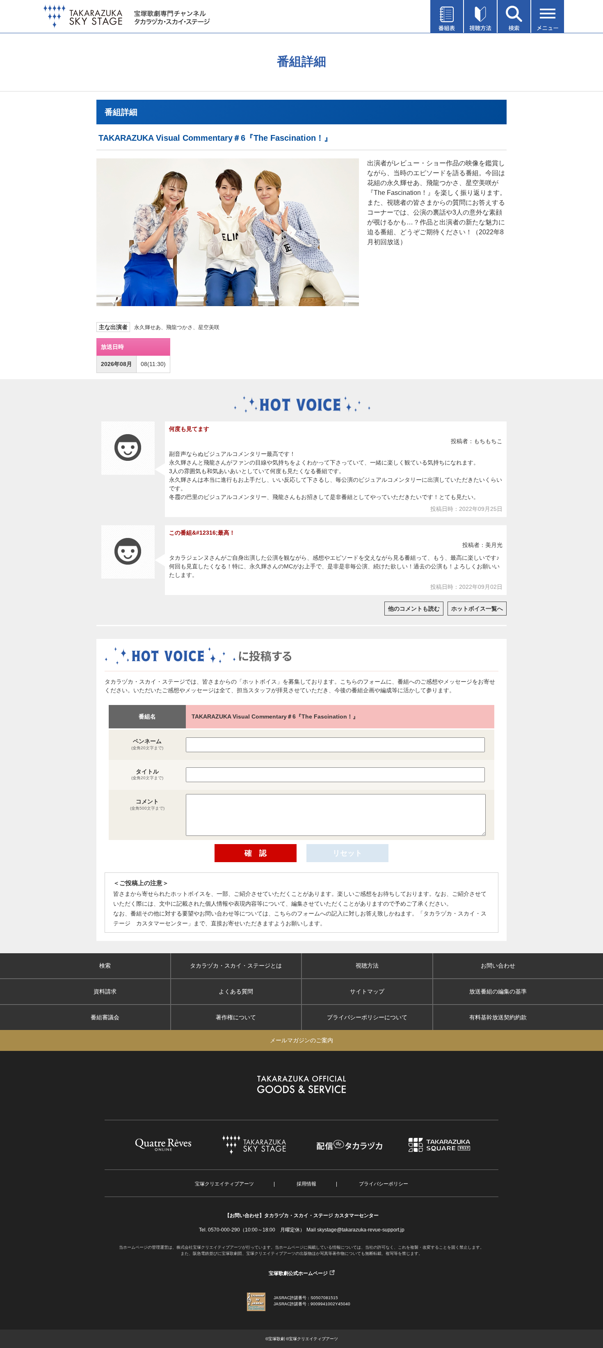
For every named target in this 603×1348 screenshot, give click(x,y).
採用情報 (306, 1184)
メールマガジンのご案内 (301, 1040)
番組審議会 (105, 1017)
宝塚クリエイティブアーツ (224, 1184)
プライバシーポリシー (383, 1184)
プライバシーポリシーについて (367, 1017)
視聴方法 (367, 965)
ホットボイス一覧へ (477, 608)
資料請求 (105, 991)
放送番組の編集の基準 (498, 991)
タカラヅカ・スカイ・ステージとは (236, 965)
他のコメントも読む (414, 608)
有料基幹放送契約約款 (498, 1017)
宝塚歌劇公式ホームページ (298, 1273)
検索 (105, 965)
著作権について (236, 1017)
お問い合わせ (498, 965)
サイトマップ (367, 991)
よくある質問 (236, 991)
